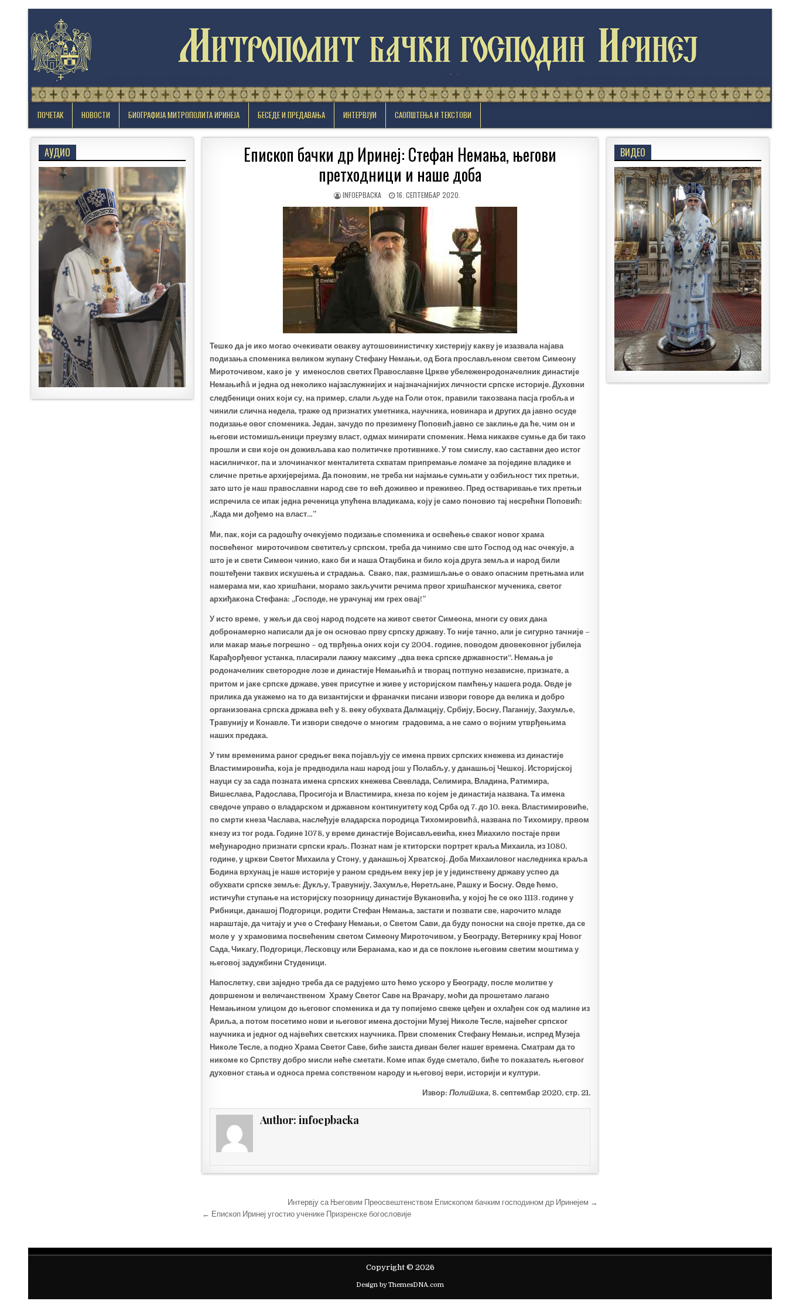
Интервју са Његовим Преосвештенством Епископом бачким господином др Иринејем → (443, 1202)
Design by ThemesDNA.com (400, 1285)
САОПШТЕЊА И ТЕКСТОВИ (433, 115)
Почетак (50, 115)
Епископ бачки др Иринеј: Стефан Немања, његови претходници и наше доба (400, 164)
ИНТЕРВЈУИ (360, 115)
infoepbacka (362, 195)
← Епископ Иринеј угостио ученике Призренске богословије (306, 1214)
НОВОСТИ (95, 115)
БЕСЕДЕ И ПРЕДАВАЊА (291, 115)
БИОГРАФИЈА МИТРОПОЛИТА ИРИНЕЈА (184, 115)
